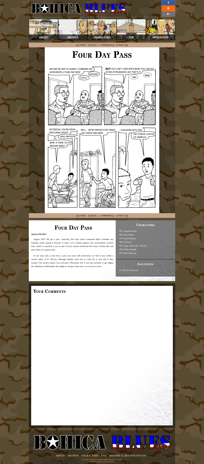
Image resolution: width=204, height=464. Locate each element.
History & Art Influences (127, 455)
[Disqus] (102, 327)
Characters (102, 37)
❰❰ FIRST (81, 45)
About (43, 37)
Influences (160, 37)
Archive (72, 37)
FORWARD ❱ (107, 45)
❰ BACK (92, 45)
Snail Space (110, 462)
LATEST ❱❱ (122, 45)
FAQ (131, 37)
